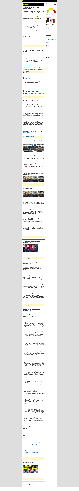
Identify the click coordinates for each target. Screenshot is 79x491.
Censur (27, 96)
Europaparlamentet (32, 46)
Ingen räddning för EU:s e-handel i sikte (50, 48)
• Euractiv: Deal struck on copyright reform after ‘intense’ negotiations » (31, 450)
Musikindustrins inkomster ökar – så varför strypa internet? (33, 51)
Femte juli (25, 1)
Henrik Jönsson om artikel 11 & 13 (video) (31, 241)
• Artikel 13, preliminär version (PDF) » (27, 437)
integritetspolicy (48, 34)
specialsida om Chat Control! (52, 15)
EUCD (29, 237)
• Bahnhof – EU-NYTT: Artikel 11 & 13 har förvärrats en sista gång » (30, 444)
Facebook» (36, 164)
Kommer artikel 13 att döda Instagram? (31, 262)
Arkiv (46, 54)
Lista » (42, 160)
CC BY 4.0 (38, 488)
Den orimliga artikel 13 (27, 188)
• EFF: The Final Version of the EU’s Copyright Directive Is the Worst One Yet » (32, 440)
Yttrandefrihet (33, 136)
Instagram (31, 305)
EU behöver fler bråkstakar (49, 46)
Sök (46, 3)
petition (34, 29)
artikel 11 (27, 46)
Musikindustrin (29, 72)
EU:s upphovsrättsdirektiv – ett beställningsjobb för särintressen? (33, 101)
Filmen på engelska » (27, 255)
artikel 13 (29, 46)
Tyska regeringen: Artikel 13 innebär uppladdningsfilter (30, 76)
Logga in (40, 488)
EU (28, 96)
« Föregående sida (25, 484)
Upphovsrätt (28, 71)
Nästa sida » (32, 484)
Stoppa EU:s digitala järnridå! (29, 462)
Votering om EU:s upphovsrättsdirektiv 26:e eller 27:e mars (33, 141)
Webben (36, 304)
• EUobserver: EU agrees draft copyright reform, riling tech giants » (30, 452)
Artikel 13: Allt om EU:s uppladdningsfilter (31, 309)
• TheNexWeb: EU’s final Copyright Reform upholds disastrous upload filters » (32, 442)
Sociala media (30, 304)
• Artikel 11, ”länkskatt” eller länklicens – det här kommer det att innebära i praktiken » (32, 39)
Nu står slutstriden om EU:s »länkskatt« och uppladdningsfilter (31, 8)
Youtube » (24, 255)
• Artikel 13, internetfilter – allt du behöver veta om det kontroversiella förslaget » (32, 38)
